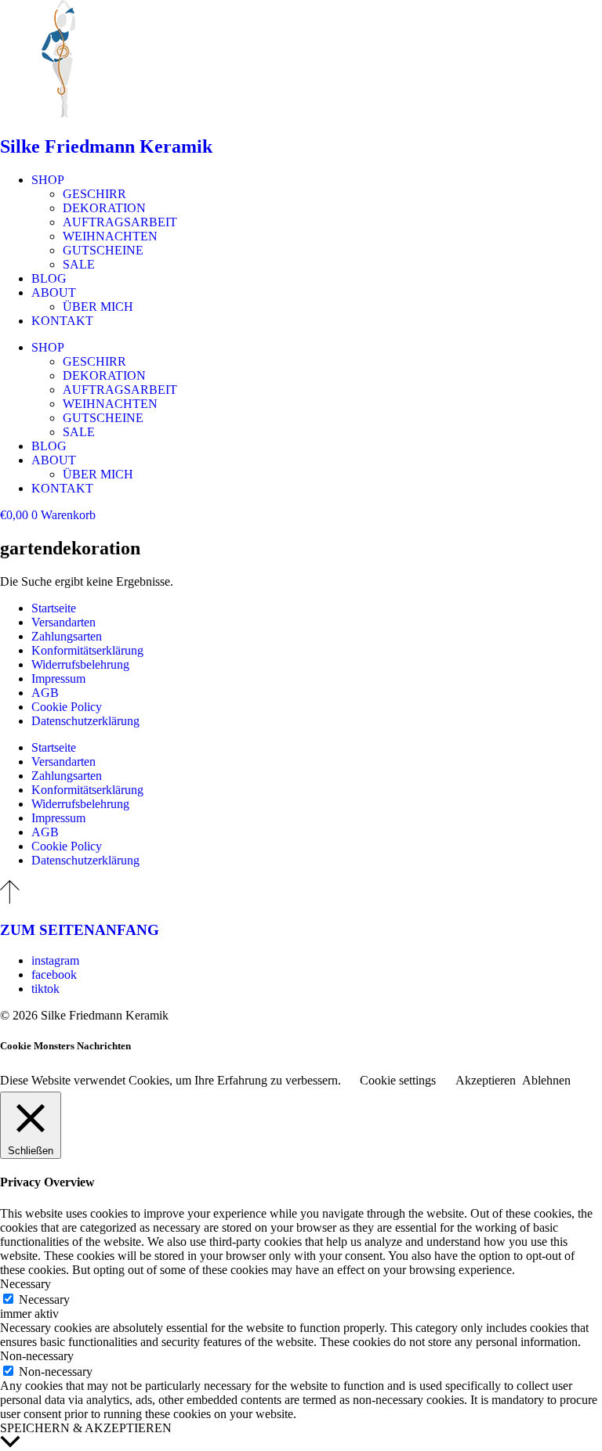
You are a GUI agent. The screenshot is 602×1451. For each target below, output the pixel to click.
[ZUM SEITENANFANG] (10, 899)
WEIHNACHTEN (110, 236)
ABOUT (53, 292)
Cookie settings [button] (398, 1080)
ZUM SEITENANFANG (79, 930)
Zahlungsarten (66, 636)
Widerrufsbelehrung (80, 664)
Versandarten (63, 622)
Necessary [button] (25, 1283)
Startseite (53, 608)
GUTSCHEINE (103, 250)
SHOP (47, 179)
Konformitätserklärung (87, 650)
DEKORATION (104, 208)
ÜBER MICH (98, 306)
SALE (79, 264)
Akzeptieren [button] (485, 1080)
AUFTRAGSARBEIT (120, 222)
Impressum (58, 678)
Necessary (44, 1299)
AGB (45, 692)
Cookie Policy (66, 706)
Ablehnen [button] (546, 1080)
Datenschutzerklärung (85, 720)
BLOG (49, 278)
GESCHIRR (94, 193)
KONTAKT (62, 320)
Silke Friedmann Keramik (106, 146)
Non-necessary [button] (37, 1356)
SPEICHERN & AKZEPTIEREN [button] (86, 1428)
